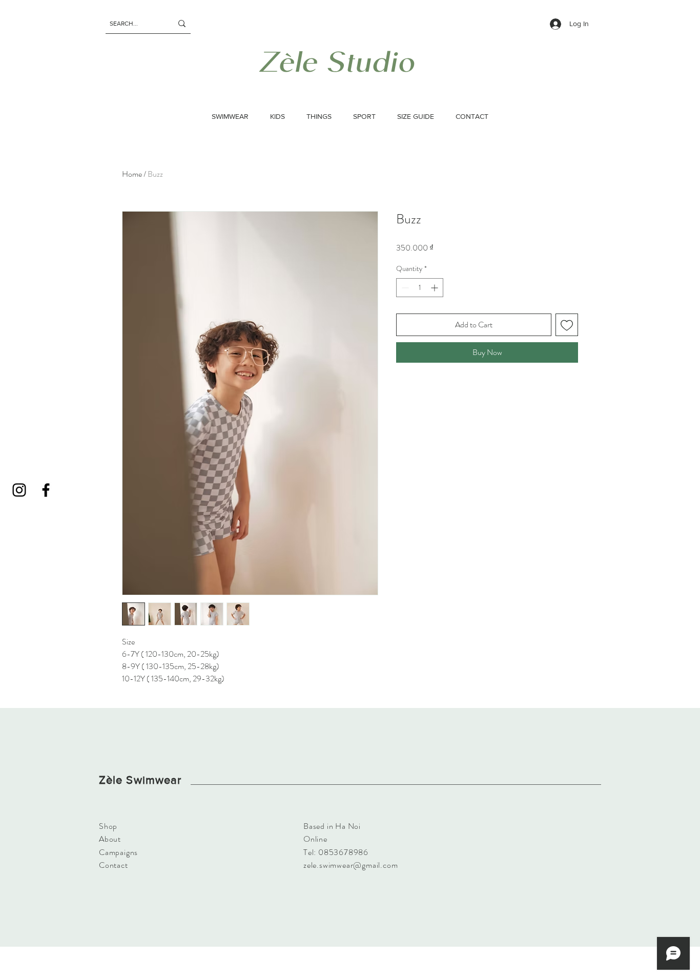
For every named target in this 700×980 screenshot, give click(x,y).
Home (132, 174)
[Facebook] (46, 490)
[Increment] (435, 288)
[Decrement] (404, 288)
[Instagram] (19, 490)
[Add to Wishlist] (566, 325)
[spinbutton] (419, 288)
